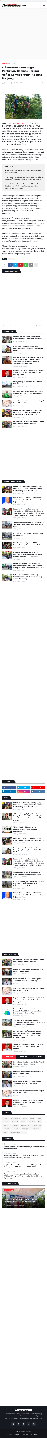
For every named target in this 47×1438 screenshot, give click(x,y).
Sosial (23, 1122)
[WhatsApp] (25, 265)
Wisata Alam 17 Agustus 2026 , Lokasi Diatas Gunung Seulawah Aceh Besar (28, 544)
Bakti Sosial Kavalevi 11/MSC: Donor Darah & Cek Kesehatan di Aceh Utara (28, 839)
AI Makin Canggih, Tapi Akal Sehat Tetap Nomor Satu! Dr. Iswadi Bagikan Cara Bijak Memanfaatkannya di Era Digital (28, 817)
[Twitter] (15, 265)
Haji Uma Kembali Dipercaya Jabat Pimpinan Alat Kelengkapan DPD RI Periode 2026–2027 (23, 1166)
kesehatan (37, 1125)
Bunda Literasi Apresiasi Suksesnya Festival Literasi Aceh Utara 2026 (24, 1148)
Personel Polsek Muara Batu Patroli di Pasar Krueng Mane (28, 970)
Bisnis (5, 1118)
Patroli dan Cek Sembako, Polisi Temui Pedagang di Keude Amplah (28, 423)
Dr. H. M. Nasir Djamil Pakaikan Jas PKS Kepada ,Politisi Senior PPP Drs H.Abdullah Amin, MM (28, 884)
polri (5, 1132)
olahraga (25, 1129)
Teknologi (32, 1122)
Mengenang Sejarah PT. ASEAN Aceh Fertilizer (27, 383)
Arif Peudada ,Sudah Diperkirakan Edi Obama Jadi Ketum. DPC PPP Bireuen (28, 392)
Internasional (15, 1118)
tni (24, 1132)
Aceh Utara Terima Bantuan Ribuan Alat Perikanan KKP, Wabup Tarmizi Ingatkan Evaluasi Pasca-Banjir (22, 186)
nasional (15, 1129)
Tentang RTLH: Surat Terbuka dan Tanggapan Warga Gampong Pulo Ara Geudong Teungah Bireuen (29, 1022)
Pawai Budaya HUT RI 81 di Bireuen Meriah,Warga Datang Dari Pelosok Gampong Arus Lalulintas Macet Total (28, 566)
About (17, 1435)
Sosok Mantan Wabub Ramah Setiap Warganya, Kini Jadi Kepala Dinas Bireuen (28, 1047)
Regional (15, 1122)
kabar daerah (25, 1125)
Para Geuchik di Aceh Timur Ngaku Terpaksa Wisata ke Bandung (27, 980)
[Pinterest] (20, 265)
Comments (37, 1057)
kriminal (6, 1129)
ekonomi (11, 63)
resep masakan (15, 1132)
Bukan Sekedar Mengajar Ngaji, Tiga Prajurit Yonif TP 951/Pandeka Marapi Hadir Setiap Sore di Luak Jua (28, 412)
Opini (32, 1118)
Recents (23, 1057)
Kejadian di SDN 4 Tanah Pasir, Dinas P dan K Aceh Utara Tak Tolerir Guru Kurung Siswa (28, 373)
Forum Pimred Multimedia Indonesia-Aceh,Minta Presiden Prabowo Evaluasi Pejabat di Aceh (28, 500)
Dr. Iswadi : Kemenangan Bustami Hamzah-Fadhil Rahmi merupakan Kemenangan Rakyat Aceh (27, 1011)
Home (4, 63)
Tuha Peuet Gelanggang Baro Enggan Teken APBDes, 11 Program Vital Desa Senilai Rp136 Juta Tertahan (23, 1176)
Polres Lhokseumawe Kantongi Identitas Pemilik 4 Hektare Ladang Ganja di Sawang (27, 577)
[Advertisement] (23, 34)
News (25, 1118)
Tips (39, 1122)
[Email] (31, 265)
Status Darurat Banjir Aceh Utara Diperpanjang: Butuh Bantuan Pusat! (28, 338)
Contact (25, 1435)
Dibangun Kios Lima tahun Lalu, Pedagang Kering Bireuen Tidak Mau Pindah (28, 348)
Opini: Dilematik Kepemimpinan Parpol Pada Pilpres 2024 (28, 402)
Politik (39, 1118)
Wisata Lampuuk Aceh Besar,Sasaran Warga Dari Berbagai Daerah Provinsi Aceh (28, 524)
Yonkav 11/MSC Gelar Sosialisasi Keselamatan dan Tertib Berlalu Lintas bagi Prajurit (24, 1157)
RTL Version (35, 1435)
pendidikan (35, 1129)
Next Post (40, 326)
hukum (15, 1125)
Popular (9, 1057)
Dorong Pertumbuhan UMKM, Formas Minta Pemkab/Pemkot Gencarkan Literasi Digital (24, 178)
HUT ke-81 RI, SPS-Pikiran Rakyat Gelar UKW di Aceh (28, 534)
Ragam (6, 1122)
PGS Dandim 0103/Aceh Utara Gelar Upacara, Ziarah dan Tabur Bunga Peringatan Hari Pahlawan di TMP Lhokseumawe (27, 1034)
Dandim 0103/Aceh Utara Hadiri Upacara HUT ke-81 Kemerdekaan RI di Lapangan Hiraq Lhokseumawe (28, 554)
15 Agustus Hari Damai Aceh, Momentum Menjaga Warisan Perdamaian (25, 829)
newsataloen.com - (22, 123)
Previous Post (8, 326)
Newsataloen (26, 1431)
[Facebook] (10, 265)
